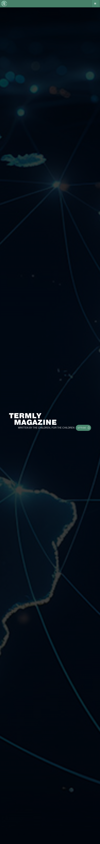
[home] (5, 4)
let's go (82, 427)
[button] (95, 3)
